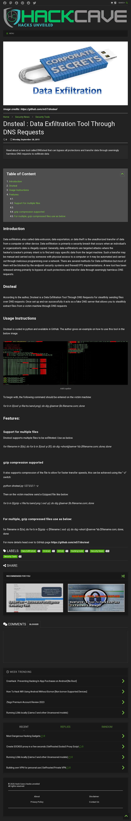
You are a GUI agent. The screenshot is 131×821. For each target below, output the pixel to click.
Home (6, 117)
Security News (22, 117)
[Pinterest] (22, 3)
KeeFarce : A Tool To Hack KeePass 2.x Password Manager (94, 604)
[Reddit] (28, 3)
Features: (14, 194)
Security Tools (42, 117)
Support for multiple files (27, 203)
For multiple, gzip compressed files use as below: (40, 216)
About (37, 796)
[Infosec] (10, 3)
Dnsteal (13, 185)
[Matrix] (16, 3)
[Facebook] (4, 3)
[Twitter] (34, 3)
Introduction (15, 181)
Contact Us (94, 802)
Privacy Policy (37, 802)
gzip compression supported (29, 212)
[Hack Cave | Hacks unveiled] (65, 26)
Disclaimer (94, 796)
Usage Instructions (19, 190)
